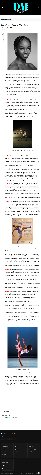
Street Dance (17, 448)
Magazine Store (30, 446)
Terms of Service (4, 468)
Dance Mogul (4, 29)
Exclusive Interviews (5, 448)
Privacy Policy (4, 467)
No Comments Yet (6, 411)
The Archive (4, 451)
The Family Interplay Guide (32, 451)
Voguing (16, 451)
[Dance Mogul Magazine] (20, 7)
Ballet (16, 449)
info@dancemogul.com (4, 436)
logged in (9, 417)
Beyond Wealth (4, 452)
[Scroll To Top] (39, 473)
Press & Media (4, 463)
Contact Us (4, 465)
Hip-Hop (16, 446)
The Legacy (4, 454)
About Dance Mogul (5, 462)
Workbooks (30, 448)
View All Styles (17, 452)
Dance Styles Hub (5, 446)
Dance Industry (4, 449)
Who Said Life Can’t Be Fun (32, 449)
